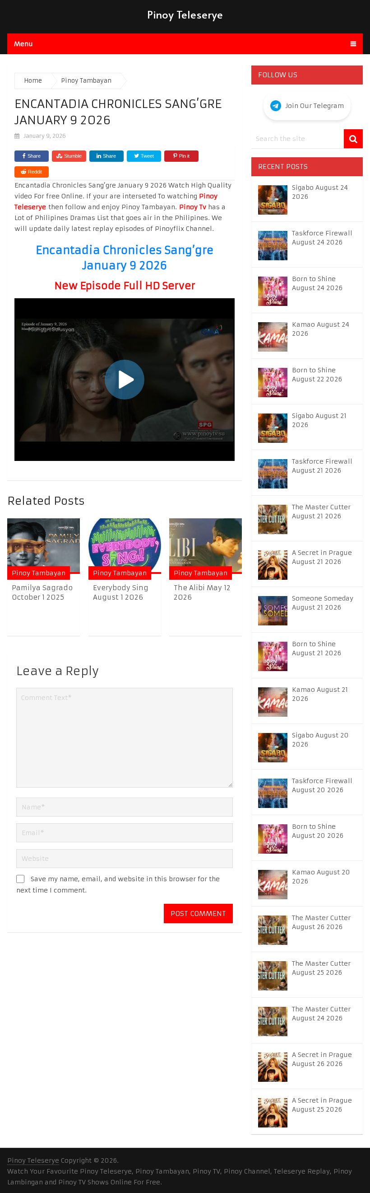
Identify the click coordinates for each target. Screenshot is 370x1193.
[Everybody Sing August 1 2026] (124, 546)
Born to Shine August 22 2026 (317, 374)
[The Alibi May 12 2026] (205, 546)
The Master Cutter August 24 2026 (321, 1013)
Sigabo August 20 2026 (320, 739)
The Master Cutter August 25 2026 (321, 968)
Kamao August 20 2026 (321, 876)
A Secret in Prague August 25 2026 (322, 1104)
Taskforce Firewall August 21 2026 (322, 465)
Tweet (146, 156)
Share (34, 156)
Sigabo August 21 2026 (319, 420)
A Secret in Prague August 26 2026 (322, 1059)
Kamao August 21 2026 (320, 694)
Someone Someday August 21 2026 (322, 602)
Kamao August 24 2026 (320, 329)
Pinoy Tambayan (38, 573)
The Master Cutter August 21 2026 (321, 511)
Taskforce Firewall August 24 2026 (322, 237)
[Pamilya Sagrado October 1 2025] (43, 546)
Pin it (184, 156)
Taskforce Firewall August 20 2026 (322, 785)
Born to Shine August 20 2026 (317, 831)
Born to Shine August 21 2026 (316, 648)
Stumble (73, 156)
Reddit (35, 171)
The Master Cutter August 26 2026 (321, 922)
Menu (23, 44)
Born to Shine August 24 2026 (317, 283)
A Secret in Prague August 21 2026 (322, 557)
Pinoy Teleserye (185, 14)
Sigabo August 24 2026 (320, 192)
